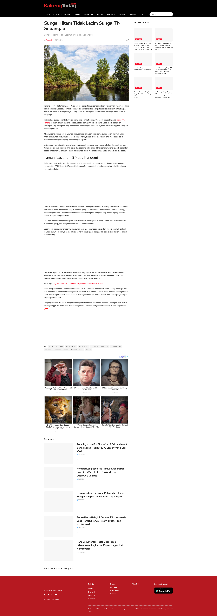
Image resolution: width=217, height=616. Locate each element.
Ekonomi (121, 14)
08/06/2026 (81, 479)
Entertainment (116, 346)
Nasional (91, 595)
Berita (47, 14)
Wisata (88, 350)
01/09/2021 (59, 40)
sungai (65, 350)
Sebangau (57, 350)
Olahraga (110, 14)
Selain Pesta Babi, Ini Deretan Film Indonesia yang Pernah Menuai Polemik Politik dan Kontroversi (101, 521)
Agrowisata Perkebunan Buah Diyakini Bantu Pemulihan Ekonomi (79, 283)
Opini (141, 14)
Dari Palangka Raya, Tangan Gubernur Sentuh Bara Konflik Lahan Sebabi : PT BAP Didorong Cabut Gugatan (163, 95)
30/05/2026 (81, 500)
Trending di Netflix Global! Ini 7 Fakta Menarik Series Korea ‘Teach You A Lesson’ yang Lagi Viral (102, 448)
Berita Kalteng (71, 346)
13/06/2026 (81, 455)
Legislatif (113, 587)
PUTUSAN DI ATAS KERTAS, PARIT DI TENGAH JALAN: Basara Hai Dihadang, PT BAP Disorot (164, 46)
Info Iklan (170, 609)
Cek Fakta (132, 14)
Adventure (53, 346)
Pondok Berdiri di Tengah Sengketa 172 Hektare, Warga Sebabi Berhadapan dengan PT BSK (143, 95)
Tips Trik (99, 14)
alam (61, 346)
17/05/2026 (81, 552)
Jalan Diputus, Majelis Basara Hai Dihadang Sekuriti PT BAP (143, 69)
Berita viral (95, 346)
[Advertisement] (86, 189)
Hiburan (77, 14)
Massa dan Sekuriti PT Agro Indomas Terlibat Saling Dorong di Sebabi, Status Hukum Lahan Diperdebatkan (143, 46)
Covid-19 (104, 346)
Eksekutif (113, 584)
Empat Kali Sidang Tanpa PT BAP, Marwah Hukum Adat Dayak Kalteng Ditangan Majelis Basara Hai (163, 70)
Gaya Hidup (88, 14)
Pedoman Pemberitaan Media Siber (153, 609)
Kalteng (48, 350)
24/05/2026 (81, 528)
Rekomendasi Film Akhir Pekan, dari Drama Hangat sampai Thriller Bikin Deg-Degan (100, 494)
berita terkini (83, 346)
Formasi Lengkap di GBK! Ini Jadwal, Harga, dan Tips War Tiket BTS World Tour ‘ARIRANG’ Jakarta (100, 472)
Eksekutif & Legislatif (61, 14)
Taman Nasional (77, 350)
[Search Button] (171, 14)
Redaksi (49, 40)
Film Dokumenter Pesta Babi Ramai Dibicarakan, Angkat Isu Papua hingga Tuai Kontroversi (100, 545)
